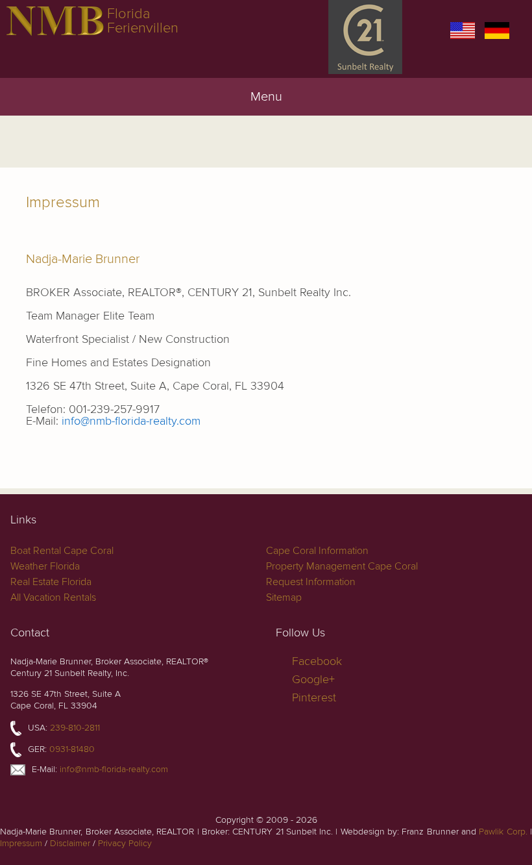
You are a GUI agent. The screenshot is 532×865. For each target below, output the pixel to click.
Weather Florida (45, 566)
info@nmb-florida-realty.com (131, 421)
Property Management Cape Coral (342, 566)
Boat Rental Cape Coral (62, 551)
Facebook (317, 661)
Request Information (311, 582)
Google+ (313, 679)
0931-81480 (72, 749)
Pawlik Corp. (503, 831)
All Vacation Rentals (53, 597)
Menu (266, 97)
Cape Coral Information (317, 551)
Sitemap (284, 597)
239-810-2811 (75, 727)
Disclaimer (70, 843)
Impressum (21, 843)
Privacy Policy (125, 843)
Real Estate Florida (50, 582)
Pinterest (314, 698)
